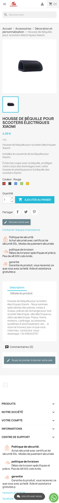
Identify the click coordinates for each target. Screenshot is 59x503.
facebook (8, 498)
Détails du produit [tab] (21, 293)
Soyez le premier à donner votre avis (31, 360)
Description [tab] (17, 287)
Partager (17, 212)
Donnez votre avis (18, 222)
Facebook (5, 385)
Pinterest (34, 212)
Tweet (26, 212)
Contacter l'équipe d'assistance (21, 230)
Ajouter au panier (35, 200)
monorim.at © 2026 (13, 493)
